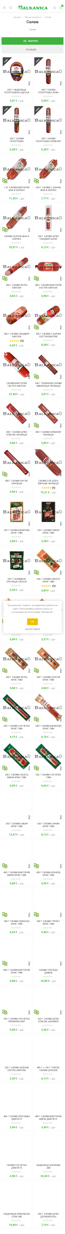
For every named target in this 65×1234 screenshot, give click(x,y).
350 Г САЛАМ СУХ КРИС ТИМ (48, 776)
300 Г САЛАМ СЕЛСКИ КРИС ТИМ (48, 678)
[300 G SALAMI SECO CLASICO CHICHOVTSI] (17, 413)
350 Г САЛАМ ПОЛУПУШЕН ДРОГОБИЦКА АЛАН (17, 141)
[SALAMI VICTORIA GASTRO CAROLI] (17, 365)
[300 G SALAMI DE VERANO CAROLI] (17, 266)
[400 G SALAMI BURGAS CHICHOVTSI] (17, 462)
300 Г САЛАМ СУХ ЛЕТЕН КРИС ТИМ (16, 727)
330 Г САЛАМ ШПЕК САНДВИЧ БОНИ (48, 237)
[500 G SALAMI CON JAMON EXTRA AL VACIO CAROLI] (48, 315)
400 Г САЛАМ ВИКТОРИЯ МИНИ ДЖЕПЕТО (48, 1117)
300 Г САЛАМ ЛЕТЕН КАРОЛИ (16, 286)
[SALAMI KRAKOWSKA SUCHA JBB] (17, 1195)
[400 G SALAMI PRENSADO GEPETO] (17, 1098)
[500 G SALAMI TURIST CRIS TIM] (48, 903)
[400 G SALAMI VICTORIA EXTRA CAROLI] (48, 266)
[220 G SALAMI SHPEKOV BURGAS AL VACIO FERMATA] (17, 1049)
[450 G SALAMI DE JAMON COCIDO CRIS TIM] (48, 854)
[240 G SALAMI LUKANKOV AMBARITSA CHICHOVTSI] (48, 365)
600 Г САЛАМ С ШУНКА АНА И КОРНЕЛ (48, 189)
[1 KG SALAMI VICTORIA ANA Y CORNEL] (17, 169)
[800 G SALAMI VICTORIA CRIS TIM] (17, 951)
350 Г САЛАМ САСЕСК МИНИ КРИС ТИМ (16, 776)
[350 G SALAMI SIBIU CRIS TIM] (17, 805)
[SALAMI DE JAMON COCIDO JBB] (48, 1147)
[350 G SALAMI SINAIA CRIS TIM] (48, 805)
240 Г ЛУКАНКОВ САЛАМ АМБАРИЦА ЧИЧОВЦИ (48, 384)
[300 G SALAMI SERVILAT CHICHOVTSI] (48, 413)
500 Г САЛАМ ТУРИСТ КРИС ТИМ (48, 922)
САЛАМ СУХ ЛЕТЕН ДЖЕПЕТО (17, 1166)
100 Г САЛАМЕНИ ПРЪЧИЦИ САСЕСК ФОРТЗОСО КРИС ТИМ (17, 582)
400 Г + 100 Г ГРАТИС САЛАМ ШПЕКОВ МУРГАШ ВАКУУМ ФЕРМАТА (48, 1071)
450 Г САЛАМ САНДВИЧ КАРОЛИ (16, 335)
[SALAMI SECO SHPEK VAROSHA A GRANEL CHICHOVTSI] (48, 462)
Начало (17, 17)
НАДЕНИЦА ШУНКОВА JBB (48, 1166)
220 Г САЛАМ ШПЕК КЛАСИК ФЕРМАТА (48, 1020)
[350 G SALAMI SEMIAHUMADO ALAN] (48, 71)
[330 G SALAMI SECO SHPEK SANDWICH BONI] (48, 218)
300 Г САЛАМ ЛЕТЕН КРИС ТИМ (16, 678)
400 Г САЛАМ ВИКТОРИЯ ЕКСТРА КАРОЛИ (48, 286)
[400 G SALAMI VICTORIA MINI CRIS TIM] (17, 854)
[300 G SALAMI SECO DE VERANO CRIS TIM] (17, 708)
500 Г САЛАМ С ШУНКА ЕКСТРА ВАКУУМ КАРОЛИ (48, 337)
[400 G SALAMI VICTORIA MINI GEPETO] (48, 1098)
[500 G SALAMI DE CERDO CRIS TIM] (17, 903)
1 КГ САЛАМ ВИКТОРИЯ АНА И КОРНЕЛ (16, 189)
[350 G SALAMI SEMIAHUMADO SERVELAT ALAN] (48, 120)
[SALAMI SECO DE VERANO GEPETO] (17, 1147)
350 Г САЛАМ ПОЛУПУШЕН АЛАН (48, 91)
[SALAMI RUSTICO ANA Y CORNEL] (17, 218)
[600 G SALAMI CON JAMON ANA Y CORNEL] (48, 169)
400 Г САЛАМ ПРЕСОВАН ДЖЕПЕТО (16, 1117)
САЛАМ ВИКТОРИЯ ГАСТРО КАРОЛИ (16, 384)
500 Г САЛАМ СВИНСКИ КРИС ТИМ (16, 922)
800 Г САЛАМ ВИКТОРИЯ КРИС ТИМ (16, 971)
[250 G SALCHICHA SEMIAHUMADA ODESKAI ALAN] (17, 71)
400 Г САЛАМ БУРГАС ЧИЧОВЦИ (16, 482)
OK (32, 621)
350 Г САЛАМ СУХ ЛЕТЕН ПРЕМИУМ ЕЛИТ (16, 1020)
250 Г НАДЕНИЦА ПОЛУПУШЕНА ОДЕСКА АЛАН (16, 92)
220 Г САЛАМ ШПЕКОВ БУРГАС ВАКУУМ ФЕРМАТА (17, 1070)
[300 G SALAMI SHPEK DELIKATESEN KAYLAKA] (48, 1195)
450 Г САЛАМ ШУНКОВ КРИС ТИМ (48, 873)
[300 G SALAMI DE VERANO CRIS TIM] (17, 659)
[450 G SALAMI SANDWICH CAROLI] (17, 315)
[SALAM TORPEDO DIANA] (48, 951)
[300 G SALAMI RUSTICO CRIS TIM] (48, 659)
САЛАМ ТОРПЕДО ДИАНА (48, 971)
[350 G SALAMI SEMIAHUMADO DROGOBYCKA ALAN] (17, 120)
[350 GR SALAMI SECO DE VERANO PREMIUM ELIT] (17, 1000)
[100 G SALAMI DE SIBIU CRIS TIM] (48, 512)
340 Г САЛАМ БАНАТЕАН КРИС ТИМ (48, 727)
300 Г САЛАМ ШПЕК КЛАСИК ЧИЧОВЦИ (16, 433)
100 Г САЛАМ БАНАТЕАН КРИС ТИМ (17, 531)
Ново (6, 60)
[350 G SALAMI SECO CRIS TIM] (48, 756)
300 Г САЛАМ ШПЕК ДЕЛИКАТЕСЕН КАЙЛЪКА (48, 1217)
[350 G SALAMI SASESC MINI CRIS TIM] (17, 756)
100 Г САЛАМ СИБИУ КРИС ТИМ (48, 531)
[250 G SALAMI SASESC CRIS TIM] (48, 560)
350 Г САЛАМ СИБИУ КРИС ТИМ (17, 825)
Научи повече (32, 629)
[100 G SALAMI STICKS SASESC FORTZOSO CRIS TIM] (17, 560)
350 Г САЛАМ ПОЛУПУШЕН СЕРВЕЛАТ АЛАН (48, 141)
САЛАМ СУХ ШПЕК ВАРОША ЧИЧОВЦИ (48, 482)
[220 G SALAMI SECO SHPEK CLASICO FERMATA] (48, 1000)
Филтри (33, 41)
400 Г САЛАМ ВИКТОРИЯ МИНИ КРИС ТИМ (16, 873)
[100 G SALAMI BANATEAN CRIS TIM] (17, 512)
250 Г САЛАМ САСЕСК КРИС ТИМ (48, 580)
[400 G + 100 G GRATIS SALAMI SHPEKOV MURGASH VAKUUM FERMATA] (48, 1049)
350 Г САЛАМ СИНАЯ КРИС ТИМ (48, 825)
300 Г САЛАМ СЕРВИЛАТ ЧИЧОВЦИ (48, 433)
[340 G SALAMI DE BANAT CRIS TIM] (48, 708)
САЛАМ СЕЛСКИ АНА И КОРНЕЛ (16, 237)
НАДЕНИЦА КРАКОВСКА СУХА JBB (16, 1215)
